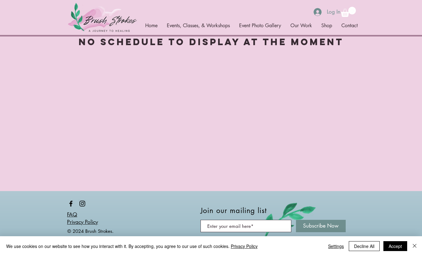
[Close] (414, 246)
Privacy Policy (82, 222)
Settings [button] (336, 246)
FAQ (72, 214)
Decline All (364, 246)
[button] (348, 12)
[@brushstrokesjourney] (71, 203)
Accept (395, 246)
